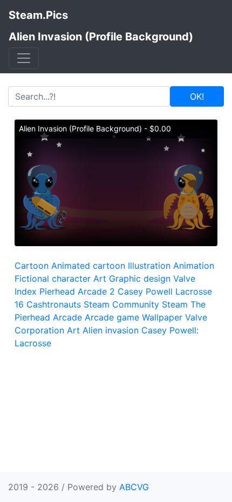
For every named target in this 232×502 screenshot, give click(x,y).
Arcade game (112, 317)
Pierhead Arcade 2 (77, 291)
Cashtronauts (53, 304)
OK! (197, 96)
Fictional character (53, 278)
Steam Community (121, 304)
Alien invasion (111, 330)
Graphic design (139, 278)
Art (99, 278)
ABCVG (134, 487)
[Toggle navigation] (24, 58)
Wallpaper (162, 317)
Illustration (149, 265)
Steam (175, 304)
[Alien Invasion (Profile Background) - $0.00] (116, 182)
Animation (193, 265)
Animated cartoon (88, 265)
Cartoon (32, 265)
